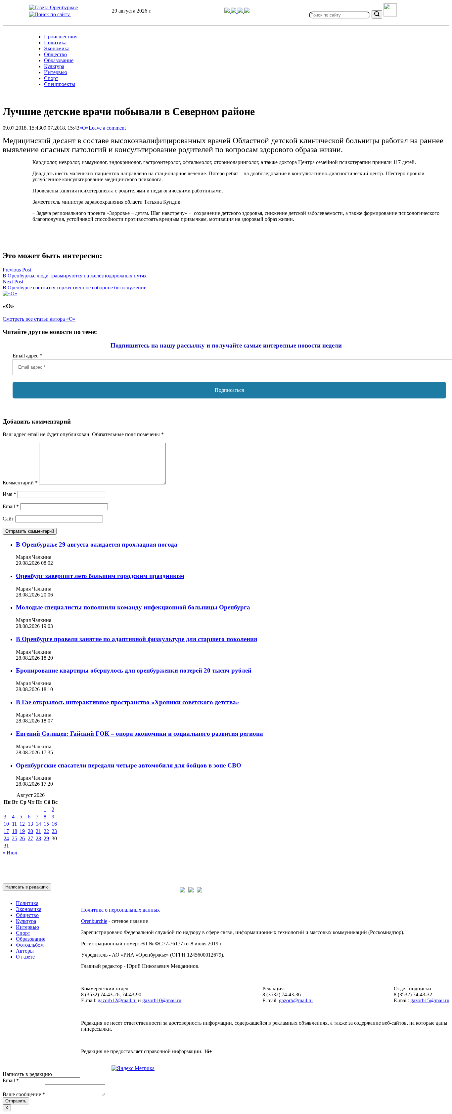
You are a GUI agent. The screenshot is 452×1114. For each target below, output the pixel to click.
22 (46, 831)
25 (14, 838)
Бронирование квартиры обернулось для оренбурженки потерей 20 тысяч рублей (133, 670)
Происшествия (60, 36)
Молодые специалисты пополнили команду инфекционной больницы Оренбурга (133, 607)
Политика (55, 42)
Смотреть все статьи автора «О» (39, 319)
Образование (58, 60)
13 (30, 824)
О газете (25, 957)
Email (11, 506)
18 (14, 831)
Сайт (8, 518)
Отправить (15, 1100)
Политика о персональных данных (120, 910)
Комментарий (20, 482)
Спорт (51, 78)
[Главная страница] (53, 7)
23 (54, 831)
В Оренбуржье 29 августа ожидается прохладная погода (96, 544)
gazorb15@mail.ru (429, 1000)
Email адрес (27, 355)
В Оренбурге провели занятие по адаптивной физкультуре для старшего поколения (136, 639)
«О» (84, 128)
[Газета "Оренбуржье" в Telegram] (227, 11)
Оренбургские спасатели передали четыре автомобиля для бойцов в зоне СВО (128, 765)
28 (38, 838)
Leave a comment (107, 128)
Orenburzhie (94, 921)
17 (6, 831)
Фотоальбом (30, 945)
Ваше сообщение (24, 1094)
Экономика (56, 48)
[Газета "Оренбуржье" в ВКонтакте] (234, 11)
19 (22, 831)
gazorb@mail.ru (296, 1000)
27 (30, 838)
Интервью (55, 72)
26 (22, 838)
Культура (54, 66)
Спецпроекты (59, 84)
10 (6, 824)
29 (46, 838)
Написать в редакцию (27, 887)
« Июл (10, 852)
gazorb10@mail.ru (161, 1000)
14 (38, 824)
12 (22, 824)
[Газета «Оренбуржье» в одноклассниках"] (241, 11)
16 (54, 824)
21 (38, 831)
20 (30, 831)
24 (6, 838)
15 (46, 824)
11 (14, 824)
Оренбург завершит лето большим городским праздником (100, 575)
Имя (9, 494)
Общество (55, 54)
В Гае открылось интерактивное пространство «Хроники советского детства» (127, 702)
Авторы (25, 951)
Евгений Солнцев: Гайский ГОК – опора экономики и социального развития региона (139, 733)
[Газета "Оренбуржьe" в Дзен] (246, 11)
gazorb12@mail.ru (117, 1000)
